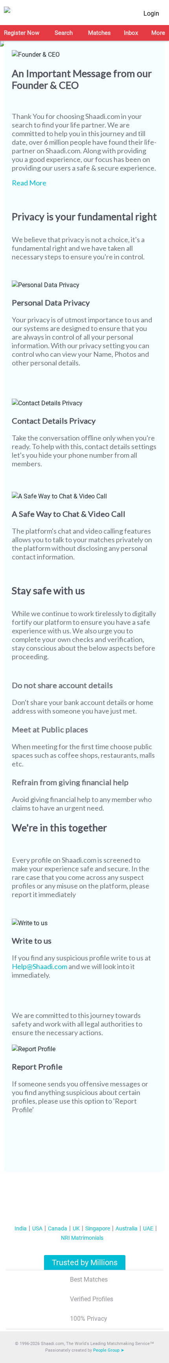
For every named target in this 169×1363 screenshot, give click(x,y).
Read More (29, 182)
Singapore (97, 1228)
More (158, 32)
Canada (57, 1228)
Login (151, 13)
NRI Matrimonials (82, 1238)
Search (64, 32)
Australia (127, 1228)
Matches (99, 32)
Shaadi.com (102, 116)
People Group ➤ (108, 1350)
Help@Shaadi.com (39, 966)
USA (37, 1228)
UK (76, 1228)
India (21, 1228)
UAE (148, 1228)
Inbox (131, 32)
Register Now (21, 32)
